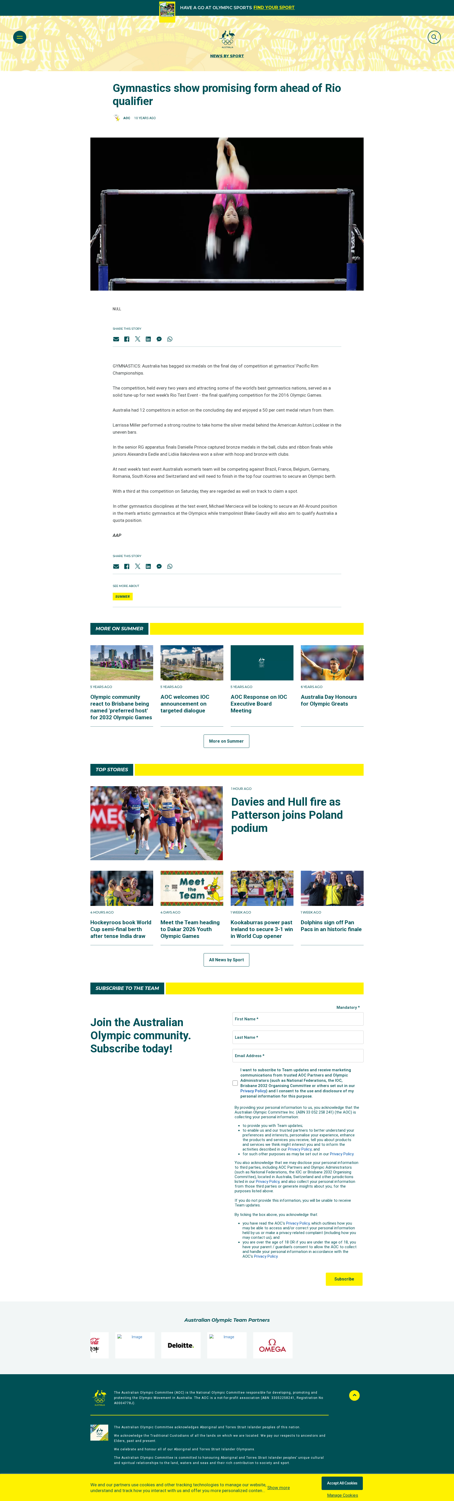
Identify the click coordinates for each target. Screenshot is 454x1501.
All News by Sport (226, 959)
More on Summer (226, 741)
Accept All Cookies (342, 1483)
